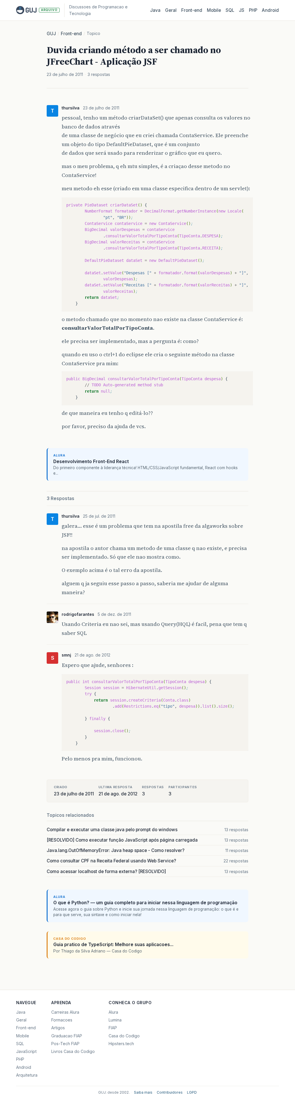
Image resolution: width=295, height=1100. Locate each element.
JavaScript (26, 1051)
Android (270, 10)
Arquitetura (26, 1075)
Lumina (115, 1019)
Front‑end (191, 10)
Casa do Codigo (124, 1035)
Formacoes (61, 1019)
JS (241, 10)
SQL (230, 10)
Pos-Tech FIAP (65, 1043)
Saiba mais (143, 1092)
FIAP (113, 1027)
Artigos (58, 1027)
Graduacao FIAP (66, 1035)
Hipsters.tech (121, 1043)
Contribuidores (170, 1092)
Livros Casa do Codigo (73, 1051)
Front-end (71, 33)
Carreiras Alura (65, 1012)
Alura (113, 1012)
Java (155, 10)
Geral (171, 10)
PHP (253, 10)
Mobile (214, 10)
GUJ (51, 33)
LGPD (192, 1092)
